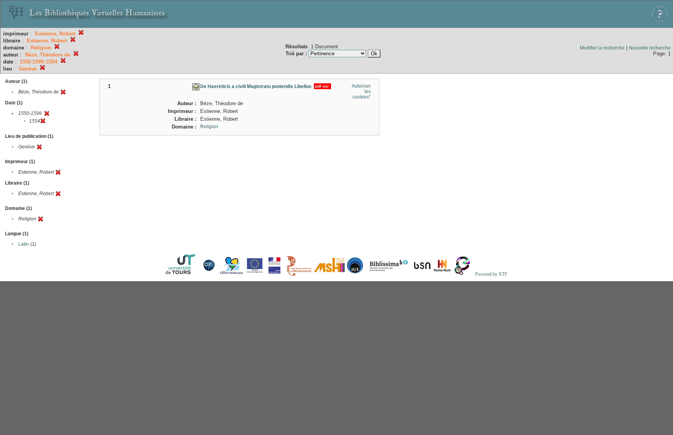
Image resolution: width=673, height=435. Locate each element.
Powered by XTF (491, 274)
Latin (23, 244)
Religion (209, 126)
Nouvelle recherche (650, 48)
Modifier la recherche (602, 48)
